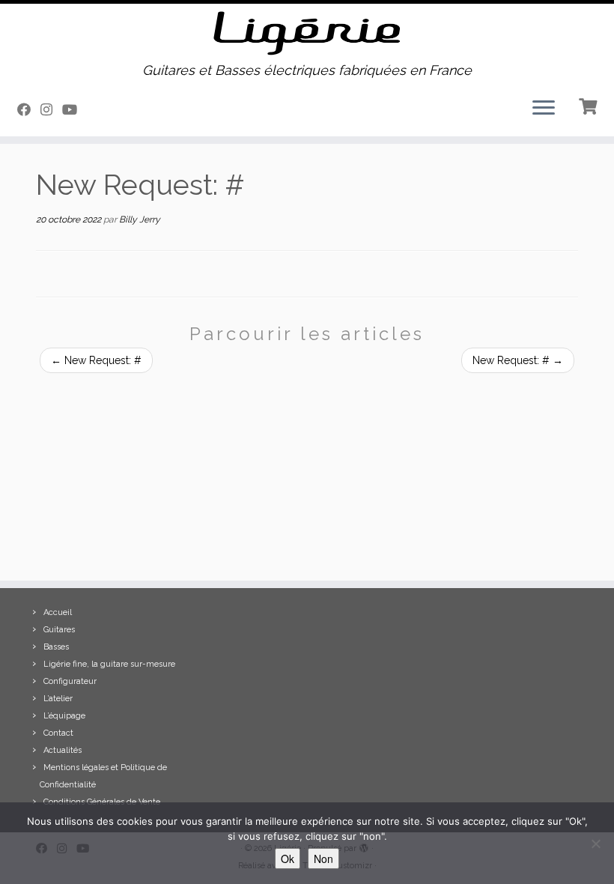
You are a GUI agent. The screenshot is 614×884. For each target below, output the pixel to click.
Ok (287, 858)
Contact (58, 733)
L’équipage (64, 716)
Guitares (59, 630)
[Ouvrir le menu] (543, 109)
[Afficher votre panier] (590, 105)
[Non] (595, 843)
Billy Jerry (139, 219)
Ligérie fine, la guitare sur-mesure (109, 664)
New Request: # (96, 360)
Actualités (62, 750)
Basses (56, 647)
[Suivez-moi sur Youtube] (74, 110)
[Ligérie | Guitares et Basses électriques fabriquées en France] (307, 33)
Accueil (57, 612)
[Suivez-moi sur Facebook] (28, 110)
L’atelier (58, 698)
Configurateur (70, 681)
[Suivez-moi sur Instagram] (51, 110)
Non (323, 858)
